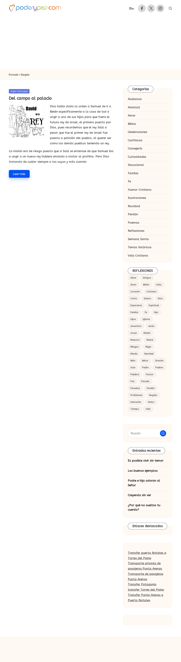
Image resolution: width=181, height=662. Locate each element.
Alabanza (135, 99)
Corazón (135, 291)
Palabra (134, 374)
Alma (133, 277)
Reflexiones (136, 230)
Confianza (135, 140)
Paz (132, 381)
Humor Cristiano (139, 189)
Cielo (159, 284)
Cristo (133, 298)
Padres (159, 367)
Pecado (145, 381)
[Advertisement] (90, 43)
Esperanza (136, 305)
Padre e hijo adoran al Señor (144, 483)
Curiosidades (137, 156)
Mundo (134, 353)
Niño (132, 360)
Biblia (132, 124)
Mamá (150, 340)
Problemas (136, 395)
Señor (151, 402)
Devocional (136, 165)
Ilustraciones (137, 198)
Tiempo (134, 409)
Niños (145, 360)
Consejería (135, 148)
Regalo (153, 395)
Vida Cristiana (19, 91)
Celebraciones (137, 132)
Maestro (135, 340)
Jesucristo (136, 326)
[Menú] (131, 8)
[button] (163, 433)
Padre (145, 367)
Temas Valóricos (139, 247)
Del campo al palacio (30, 98)
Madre (147, 333)
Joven (133, 333)
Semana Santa (138, 239)
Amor (132, 115)
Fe (129, 181)
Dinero (147, 298)
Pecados (135, 388)
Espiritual (154, 305)
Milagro (134, 346)
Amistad (134, 107)
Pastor (149, 374)
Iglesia (146, 319)
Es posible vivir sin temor (146, 460)
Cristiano (151, 291)
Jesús (151, 326)
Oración (159, 360)
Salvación (135, 402)
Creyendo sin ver (139, 495)
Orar (132, 367)
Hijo (156, 312)
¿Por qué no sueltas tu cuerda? (144, 507)
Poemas (133, 222)
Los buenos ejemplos (143, 470)
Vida (148, 409)
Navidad (134, 206)
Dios (160, 298)
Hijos (133, 319)
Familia (133, 173)
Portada (13, 74)
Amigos (147, 277)
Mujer (148, 346)
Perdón (133, 214)
